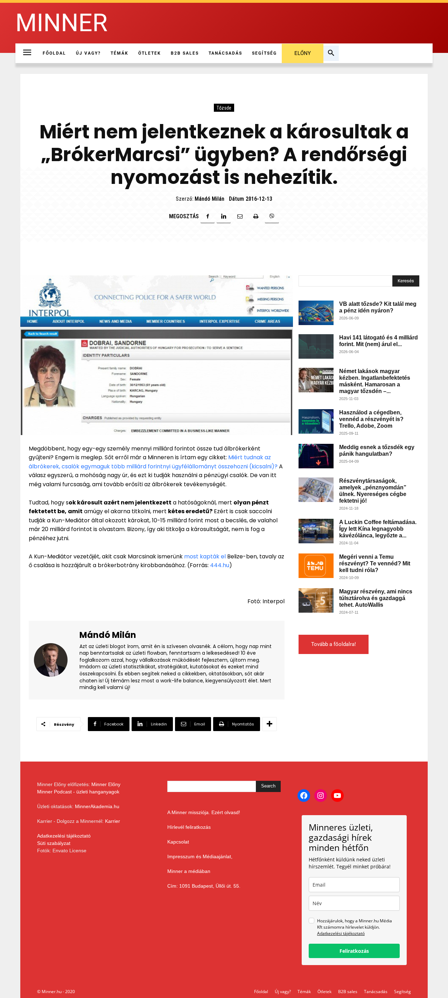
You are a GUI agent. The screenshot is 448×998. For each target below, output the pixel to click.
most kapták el (205, 556)
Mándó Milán (209, 198)
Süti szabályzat (53, 843)
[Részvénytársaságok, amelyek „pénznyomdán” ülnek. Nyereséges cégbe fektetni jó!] (316, 489)
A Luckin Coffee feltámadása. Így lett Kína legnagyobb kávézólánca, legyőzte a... (377, 528)
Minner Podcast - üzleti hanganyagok (78, 791)
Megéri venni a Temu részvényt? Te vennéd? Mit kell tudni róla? (374, 563)
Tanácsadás (375, 991)
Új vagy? (283, 991)
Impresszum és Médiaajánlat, (199, 856)
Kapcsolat (178, 842)
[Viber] (272, 216)
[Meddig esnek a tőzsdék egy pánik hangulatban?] (316, 456)
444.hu (219, 565)
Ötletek (324, 991)
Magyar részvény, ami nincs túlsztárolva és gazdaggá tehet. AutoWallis (375, 598)
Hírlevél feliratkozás (189, 827)
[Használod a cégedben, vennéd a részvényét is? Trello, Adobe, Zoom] (316, 421)
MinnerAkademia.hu (97, 806)
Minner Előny (105, 784)
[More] (269, 724)
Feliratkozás (354, 951)
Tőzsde (224, 108)
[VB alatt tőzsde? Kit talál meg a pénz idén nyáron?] (316, 313)
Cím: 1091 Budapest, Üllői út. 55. (203, 886)
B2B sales (347, 991)
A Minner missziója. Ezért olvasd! (203, 812)
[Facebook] (208, 216)
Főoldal (261, 991)
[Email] (240, 216)
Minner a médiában (188, 871)
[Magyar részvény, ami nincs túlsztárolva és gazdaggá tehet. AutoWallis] (316, 600)
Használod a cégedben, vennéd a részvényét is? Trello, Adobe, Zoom (371, 419)
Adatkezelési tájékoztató (64, 836)
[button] (331, 53)
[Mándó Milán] (55, 660)
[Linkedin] (224, 216)
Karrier (112, 821)
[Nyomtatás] (256, 216)
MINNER (61, 23)
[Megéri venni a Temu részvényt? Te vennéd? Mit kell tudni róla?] (316, 565)
